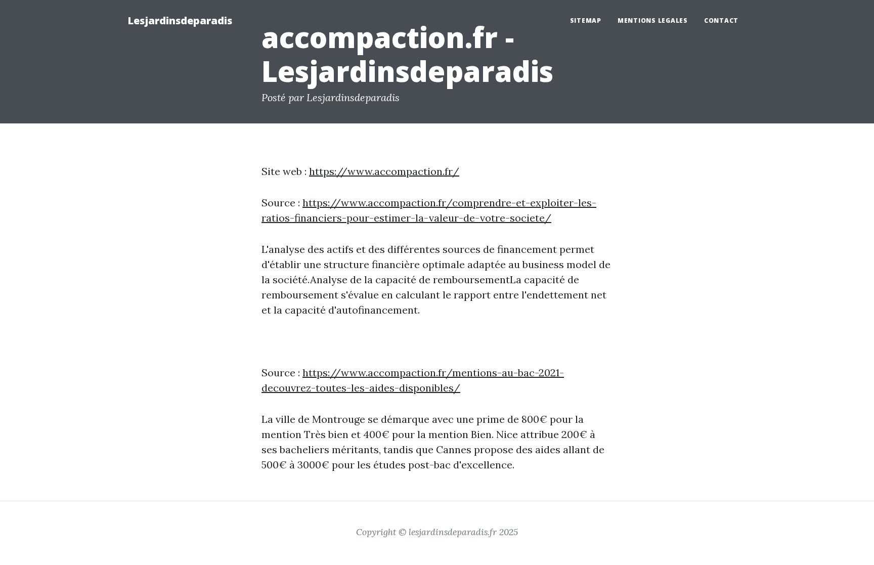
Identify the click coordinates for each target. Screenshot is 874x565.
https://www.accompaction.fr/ (384, 171)
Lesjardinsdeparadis (179, 20)
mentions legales (653, 20)
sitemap (585, 20)
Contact (721, 20)
